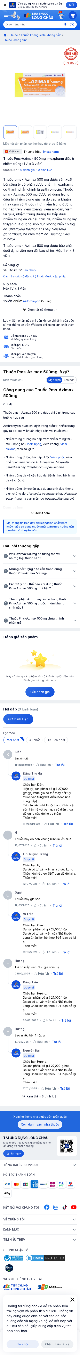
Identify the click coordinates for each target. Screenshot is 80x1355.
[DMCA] (45, 1258)
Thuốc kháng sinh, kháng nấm (41, 35)
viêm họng (34, 444)
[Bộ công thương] (13, 1258)
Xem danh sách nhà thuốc (40, 1124)
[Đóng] (4, 5)
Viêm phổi (57, 457)
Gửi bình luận (18, 719)
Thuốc (13, 35)
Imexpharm (51, 151)
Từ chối (22, 1344)
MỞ (71, 5)
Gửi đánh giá (40, 692)
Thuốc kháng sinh (15, 40)
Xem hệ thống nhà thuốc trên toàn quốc (40, 1116)
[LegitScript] (23, 1268)
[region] (40, 85)
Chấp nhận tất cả (57, 1344)
